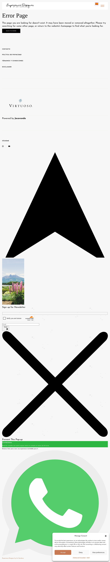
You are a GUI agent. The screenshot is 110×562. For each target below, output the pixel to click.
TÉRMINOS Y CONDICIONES (12, 60)
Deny (81, 552)
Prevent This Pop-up (12, 439)
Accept (62, 552)
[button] (106, 536)
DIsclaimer (6, 67)
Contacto (6, 49)
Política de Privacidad (79, 557)
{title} (88, 557)
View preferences (98, 552)
